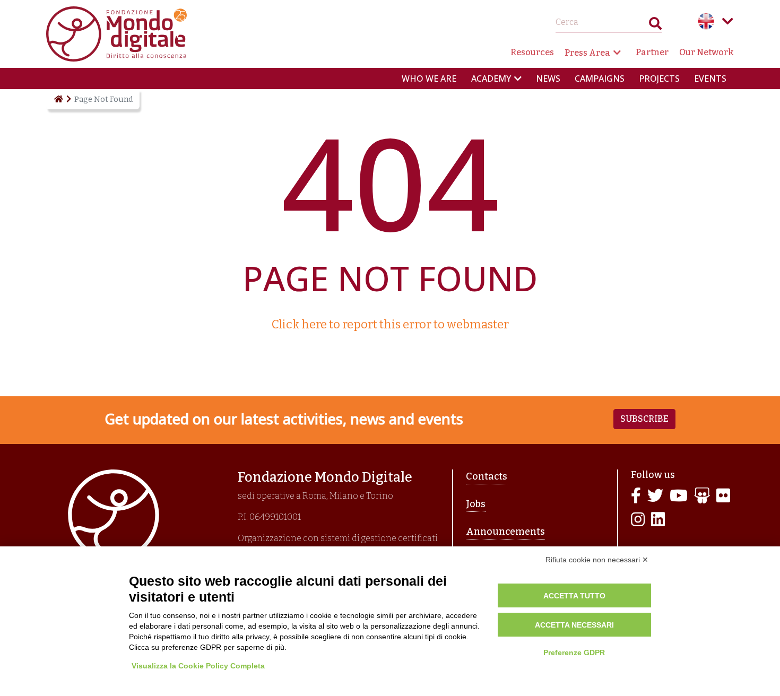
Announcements (505, 531)
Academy (491, 78)
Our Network (706, 52)
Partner (652, 52)
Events (710, 78)
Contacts (486, 476)
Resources (532, 52)
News (548, 78)
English (706, 21)
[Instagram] (638, 520)
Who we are (429, 78)
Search (655, 25)
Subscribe (644, 419)
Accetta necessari (574, 625)
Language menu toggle (727, 21)
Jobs (476, 504)
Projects (659, 78)
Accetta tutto (574, 595)
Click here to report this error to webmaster (390, 324)
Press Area (587, 53)
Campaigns (600, 78)
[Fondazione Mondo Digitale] (116, 33)
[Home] (58, 99)
